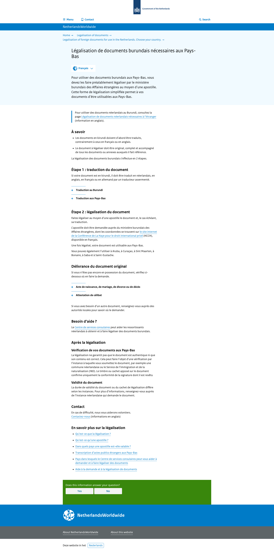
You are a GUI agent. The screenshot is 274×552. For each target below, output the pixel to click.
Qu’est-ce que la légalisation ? (93, 434)
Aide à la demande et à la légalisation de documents (106, 469)
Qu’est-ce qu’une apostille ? (91, 440)
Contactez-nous (80, 416)
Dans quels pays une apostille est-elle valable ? (103, 446)
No (108, 491)
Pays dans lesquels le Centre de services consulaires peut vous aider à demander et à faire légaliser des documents (116, 461)
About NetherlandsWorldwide (80, 532)
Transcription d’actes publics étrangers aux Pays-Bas (106, 452)
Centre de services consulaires (92, 327)
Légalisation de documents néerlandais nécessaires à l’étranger (118, 116)
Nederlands (96, 545)
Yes (79, 491)
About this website (122, 532)
